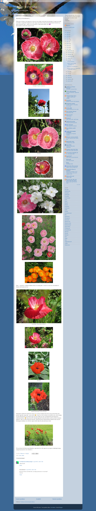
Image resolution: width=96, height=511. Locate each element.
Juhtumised (67, 197)
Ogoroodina (67, 226)
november (70, 52)
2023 (67, 38)
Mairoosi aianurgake (25, 7)
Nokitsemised (68, 224)
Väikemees (67, 245)
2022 (67, 39)
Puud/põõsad (68, 229)
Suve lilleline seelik (71, 128)
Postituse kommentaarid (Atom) (28, 501)
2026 (67, 32)
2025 (67, 34)
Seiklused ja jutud (70, 121)
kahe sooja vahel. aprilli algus (72, 119)
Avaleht (38, 499)
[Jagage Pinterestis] (37, 453)
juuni (69, 71)
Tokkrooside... (69, 115)
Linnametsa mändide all (72, 152)
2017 (67, 49)
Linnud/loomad (68, 213)
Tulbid (66, 243)
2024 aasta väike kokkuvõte (72, 150)
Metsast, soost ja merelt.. (72, 137)
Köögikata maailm (70, 103)
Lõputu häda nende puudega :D (71, 64)
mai (68, 73)
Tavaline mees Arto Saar (72, 149)
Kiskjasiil (68, 118)
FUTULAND (69, 108)
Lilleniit (66, 211)
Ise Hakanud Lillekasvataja (25, 461)
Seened (66, 235)
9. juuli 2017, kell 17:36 (31, 469)
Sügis (66, 238)
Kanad (66, 203)
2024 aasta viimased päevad (72, 157)
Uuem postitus (20, 499)
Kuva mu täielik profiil (69, 27)
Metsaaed (68, 159)
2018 (67, 47)
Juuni (66, 201)
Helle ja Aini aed (70, 176)
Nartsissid (67, 219)
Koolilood (67, 206)
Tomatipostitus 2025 (70, 142)
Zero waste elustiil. (70, 160)
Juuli (20, 455)
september (70, 56)
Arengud (67, 192)
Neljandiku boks (70, 141)
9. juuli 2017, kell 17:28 (38, 461)
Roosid (66, 233)
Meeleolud (67, 216)
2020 (67, 43)
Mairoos (68, 25)
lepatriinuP (69, 156)
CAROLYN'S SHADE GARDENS (71, 132)
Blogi (67, 162)
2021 (67, 41)
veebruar (70, 79)
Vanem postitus (57, 499)
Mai (65, 214)
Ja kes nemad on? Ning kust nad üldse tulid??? (73, 69)
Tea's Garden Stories (71, 111)
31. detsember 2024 (70, 153)
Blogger (61, 507)
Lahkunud (67, 208)
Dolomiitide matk (69, 112)
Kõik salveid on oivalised (71, 125)
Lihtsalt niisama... (71, 61)
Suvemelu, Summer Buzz (71, 89)
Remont (66, 231)
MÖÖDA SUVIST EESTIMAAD (72, 101)
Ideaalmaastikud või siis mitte (72, 109)
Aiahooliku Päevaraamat (72, 166)
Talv (66, 240)
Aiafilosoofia (67, 191)
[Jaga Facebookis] (36, 453)
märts (69, 77)
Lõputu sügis (69, 177)
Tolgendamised (68, 241)
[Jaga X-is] (35, 453)
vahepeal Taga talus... (71, 95)
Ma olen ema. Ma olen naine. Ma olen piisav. (71, 180)
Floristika (67, 196)
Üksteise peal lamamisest (71, 122)
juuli (69, 60)
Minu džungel (69, 124)
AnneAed (68, 100)
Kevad (66, 204)
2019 (67, 45)
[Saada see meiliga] (32, 453)
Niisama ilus (67, 221)
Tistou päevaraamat (71, 91)
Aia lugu (66, 189)
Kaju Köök (68, 144)
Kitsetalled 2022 (69, 163)
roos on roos (69, 114)
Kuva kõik (78, 184)
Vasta (20, 465)
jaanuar (69, 81)
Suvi (66, 236)
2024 (67, 36)
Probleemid (67, 228)
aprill (69, 75)
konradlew (53, 507)
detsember (70, 50)
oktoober (70, 54)
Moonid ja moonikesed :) (72, 66)
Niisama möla (68, 223)
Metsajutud (67, 218)
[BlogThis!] (33, 453)
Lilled (23, 455)
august (69, 58)
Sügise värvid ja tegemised (71, 167)
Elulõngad (67, 194)
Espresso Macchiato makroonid (70, 147)
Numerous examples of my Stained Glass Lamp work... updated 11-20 (72, 172)
